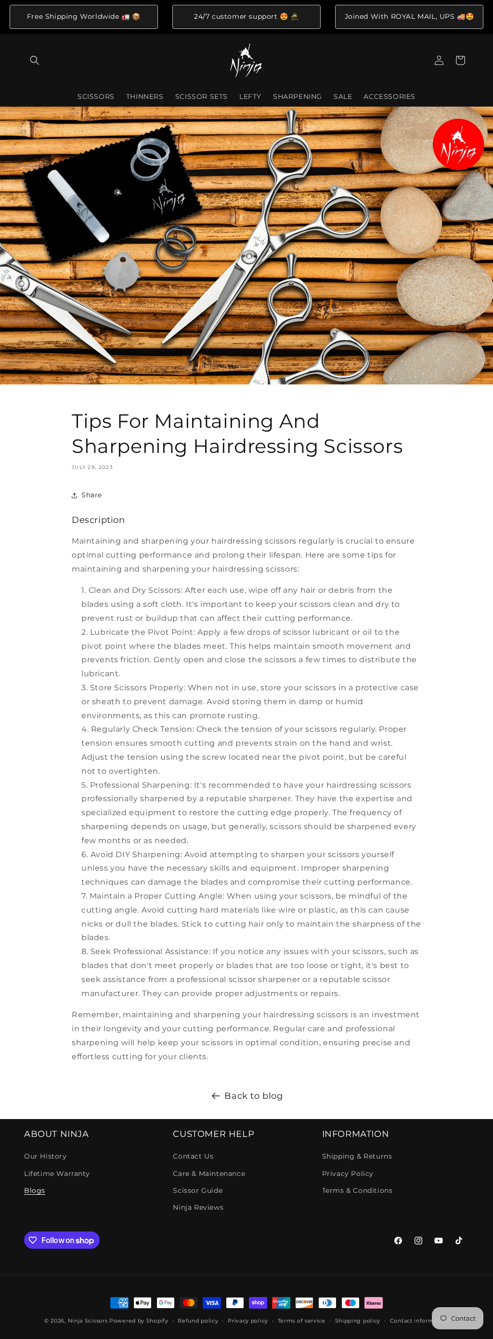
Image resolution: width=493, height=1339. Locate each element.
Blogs (34, 1190)
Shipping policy (358, 1320)
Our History (45, 1156)
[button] (34, 60)
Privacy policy (248, 1320)
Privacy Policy (348, 1173)
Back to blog (253, 1096)
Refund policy (198, 1320)
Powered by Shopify (139, 1320)
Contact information (419, 1320)
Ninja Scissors (88, 1320)
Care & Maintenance (209, 1173)
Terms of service (301, 1320)
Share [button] (91, 495)
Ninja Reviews (198, 1207)
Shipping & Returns (357, 1156)
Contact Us (193, 1156)
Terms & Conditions (357, 1190)
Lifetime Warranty (57, 1173)
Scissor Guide (197, 1190)
